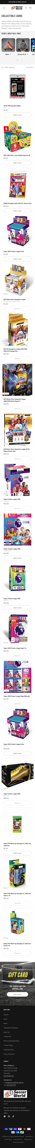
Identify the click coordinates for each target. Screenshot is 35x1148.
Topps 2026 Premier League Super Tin (15, 648)
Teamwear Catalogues (11, 1028)
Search (6, 1014)
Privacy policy (8, 1139)
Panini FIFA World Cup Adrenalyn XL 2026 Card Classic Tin (17, 894)
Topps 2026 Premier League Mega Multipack (17, 696)
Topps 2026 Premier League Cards (14, 251)
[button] (4, 8)
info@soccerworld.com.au (14, 1082)
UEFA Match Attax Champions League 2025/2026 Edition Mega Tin (15, 400)
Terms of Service (9, 1054)
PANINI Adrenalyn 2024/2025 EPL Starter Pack (17, 203)
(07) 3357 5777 (11, 1085)
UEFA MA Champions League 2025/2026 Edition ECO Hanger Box (15, 350)
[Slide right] (22, 60)
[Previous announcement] (3, 2)
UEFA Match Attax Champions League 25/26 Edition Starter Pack (16, 450)
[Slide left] (13, 60)
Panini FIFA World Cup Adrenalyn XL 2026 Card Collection (17, 844)
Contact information (18, 1142)
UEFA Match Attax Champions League (15, 299)
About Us (7, 1032)
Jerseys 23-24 (21, 54)
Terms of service (18, 1139)
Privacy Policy (8, 1045)
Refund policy (29, 1136)
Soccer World (10, 1136)
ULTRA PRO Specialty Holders (12, 106)
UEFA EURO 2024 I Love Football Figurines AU (17, 155)
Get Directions (9, 1076)
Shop (5, 1019)
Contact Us (7, 1036)
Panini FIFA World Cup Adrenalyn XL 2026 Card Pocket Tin (17, 944)
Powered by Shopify (19, 1136)
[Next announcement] (31, 2)
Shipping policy (28, 1139)
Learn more (17, 994)
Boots (7, 54)
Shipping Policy (9, 1049)
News (5, 1023)
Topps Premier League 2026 (12, 499)
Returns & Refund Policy (12, 1041)
